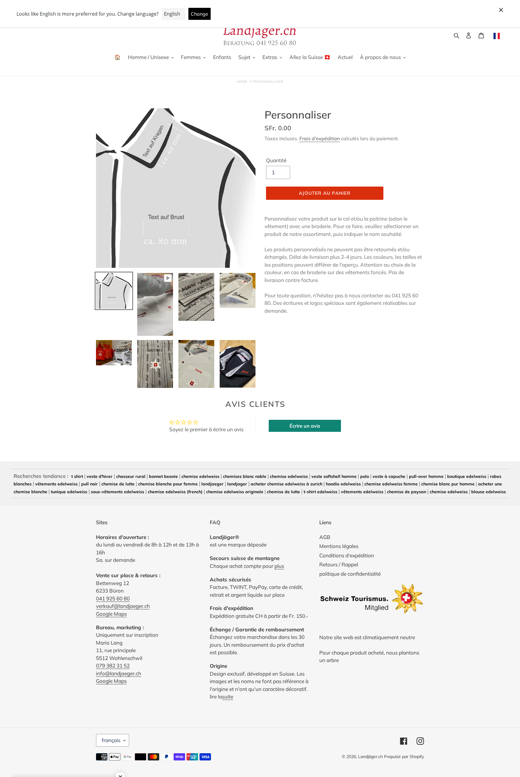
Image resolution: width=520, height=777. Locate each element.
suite (227, 696)
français (111, 740)
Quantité (276, 160)
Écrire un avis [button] (304, 426)
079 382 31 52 (113, 665)
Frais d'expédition (319, 138)
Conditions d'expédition (346, 555)
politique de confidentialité (350, 574)
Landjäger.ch (370, 756)
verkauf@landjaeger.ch (123, 606)
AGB (324, 537)
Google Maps (111, 614)
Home (242, 81)
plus (279, 566)
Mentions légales (338, 546)
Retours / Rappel (338, 564)
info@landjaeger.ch (118, 673)
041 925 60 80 (113, 598)
